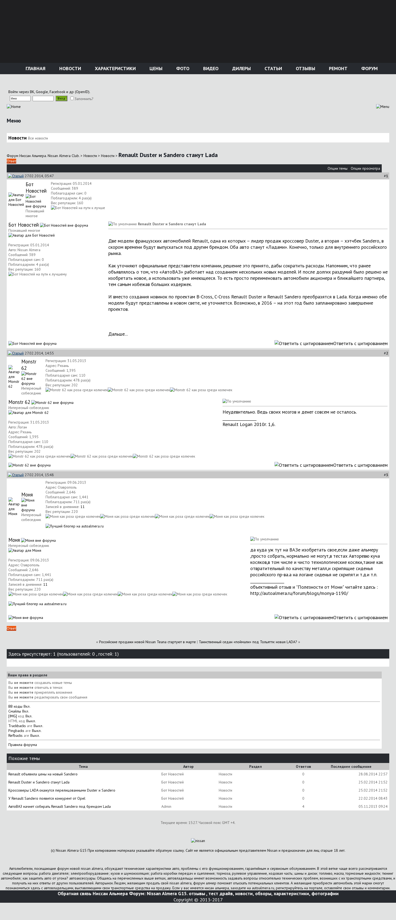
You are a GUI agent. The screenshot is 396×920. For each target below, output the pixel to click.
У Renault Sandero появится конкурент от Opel (46, 798)
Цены (155, 68)
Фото (182, 68)
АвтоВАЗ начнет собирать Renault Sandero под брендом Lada (59, 806)
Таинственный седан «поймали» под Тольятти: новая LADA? (248, 641)
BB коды (15, 706)
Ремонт (338, 68)
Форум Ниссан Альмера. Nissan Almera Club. (43, 155)
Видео (210, 68)
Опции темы (338, 168)
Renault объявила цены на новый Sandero (43, 774)
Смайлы (14, 711)
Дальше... (118, 334)
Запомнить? (84, 98)
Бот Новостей (36, 187)
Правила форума (22, 744)
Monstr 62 (19, 402)
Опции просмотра (365, 168)
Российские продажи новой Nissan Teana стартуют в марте (147, 641)
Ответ (11, 161)
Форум (369, 68)
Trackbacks (17, 725)
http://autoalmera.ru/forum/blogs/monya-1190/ (299, 593)
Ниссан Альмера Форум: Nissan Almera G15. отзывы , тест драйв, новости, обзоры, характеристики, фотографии (216, 893)
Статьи (272, 68)
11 (82, 506)
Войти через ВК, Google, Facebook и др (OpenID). (49, 91)
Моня (27, 494)
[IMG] (12, 716)
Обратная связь (74, 893)
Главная (35, 68)
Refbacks (15, 735)
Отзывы (304, 68)
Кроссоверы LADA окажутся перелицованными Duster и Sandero (61, 790)
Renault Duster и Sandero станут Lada (39, 782)
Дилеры (241, 68)
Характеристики (114, 68)
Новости (69, 68)
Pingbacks (16, 730)
